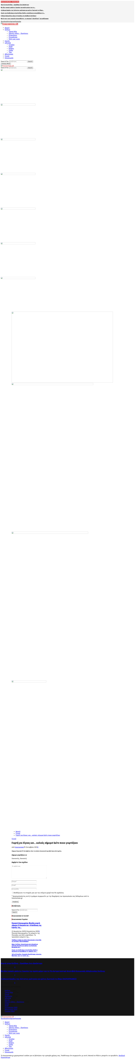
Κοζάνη (7, 30)
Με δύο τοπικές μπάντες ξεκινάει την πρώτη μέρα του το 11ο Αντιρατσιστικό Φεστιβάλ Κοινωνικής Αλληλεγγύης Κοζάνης (53, 971)
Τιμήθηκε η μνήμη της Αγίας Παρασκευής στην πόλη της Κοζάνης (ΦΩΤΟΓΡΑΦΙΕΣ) (26, 940)
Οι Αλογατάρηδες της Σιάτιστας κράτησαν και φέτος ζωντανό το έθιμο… (22, 10)
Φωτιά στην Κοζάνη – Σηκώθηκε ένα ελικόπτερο (15, 4)
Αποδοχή (122, 1056)
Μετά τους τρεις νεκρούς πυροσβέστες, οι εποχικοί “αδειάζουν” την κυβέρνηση (24, 18)
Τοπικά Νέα (13, 32)
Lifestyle (8, 43)
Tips (10, 52)
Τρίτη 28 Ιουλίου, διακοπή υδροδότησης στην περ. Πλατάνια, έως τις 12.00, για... (27, 954)
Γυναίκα (11, 45)
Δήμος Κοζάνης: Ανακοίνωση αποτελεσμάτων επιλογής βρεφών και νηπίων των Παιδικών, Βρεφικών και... (25, 945)
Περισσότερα (5, 1057)
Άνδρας (11, 48)
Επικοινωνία (9, 58)
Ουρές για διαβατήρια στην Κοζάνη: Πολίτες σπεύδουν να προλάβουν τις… (23, 13)
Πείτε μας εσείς (14, 39)
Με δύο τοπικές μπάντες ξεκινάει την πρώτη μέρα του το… (18, 7)
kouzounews (19, 847)
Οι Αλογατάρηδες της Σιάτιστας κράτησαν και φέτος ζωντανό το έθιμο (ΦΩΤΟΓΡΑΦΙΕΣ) (38, 979)
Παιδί (10, 47)
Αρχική (7, 28)
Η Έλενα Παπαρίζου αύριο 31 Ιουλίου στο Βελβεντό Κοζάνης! (18, 16)
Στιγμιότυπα (13, 37)
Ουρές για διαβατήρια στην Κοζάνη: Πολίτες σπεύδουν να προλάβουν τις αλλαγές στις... (25, 950)
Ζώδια (11, 50)
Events (7, 41)
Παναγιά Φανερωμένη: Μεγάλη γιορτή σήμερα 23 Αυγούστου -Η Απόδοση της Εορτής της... (27, 925)
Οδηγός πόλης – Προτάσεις (18, 33)
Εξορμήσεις (13, 35)
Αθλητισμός (9, 54)
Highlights (8, 996)
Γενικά (7, 56)
